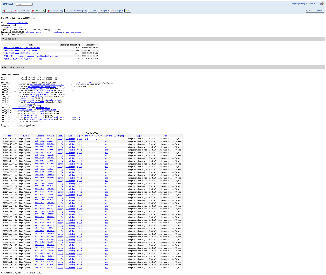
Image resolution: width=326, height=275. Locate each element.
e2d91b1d (51, 256)
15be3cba (51, 166)
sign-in (295, 3)
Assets (117, 136)
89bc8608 (51, 231)
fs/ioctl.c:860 (43, 108)
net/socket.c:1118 (25, 98)
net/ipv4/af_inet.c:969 (37, 96)
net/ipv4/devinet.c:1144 (41, 94)
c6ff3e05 (51, 169)
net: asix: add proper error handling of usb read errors (53, 32)
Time (10, 136)
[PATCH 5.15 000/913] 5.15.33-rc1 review (20, 50)
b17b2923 (51, 144)
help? (123, 136)
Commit (40, 136)
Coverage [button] (116, 11)
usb (14, 25)
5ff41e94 (51, 247)
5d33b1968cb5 (40, 231)
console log (70, 139)
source (312, 3)
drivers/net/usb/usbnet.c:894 (42, 87)
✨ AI (127, 11)
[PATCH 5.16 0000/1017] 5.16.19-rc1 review (21, 48)
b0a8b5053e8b (40, 138)
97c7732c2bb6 (40, 233)
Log (70, 136)
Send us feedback (314, 11)
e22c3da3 (51, 155)
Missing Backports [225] (76, 11)
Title (165, 136)
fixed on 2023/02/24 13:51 (17, 23)
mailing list (303, 3)
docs (318, 3)
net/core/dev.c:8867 (40, 92)
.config (60, 139)
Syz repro (89, 136)
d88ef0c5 (51, 253)
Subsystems (24, 11)
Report (80, 136)
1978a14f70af (40, 183)
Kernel (26, 136)
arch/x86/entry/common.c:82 (67, 117)
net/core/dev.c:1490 (35, 89)
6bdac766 (51, 217)
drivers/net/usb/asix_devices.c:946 (74, 83)
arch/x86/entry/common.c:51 (31, 115)
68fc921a (51, 208)
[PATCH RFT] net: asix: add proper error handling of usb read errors (30, 56)
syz (86, 139)
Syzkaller (51, 136)
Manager (137, 136)
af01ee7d (51, 147)
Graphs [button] (103, 11)
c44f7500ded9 (40, 228)
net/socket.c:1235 (52, 100)
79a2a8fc (51, 183)
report (79, 139)
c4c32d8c (51, 211)
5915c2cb (51, 180)
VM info (108, 136)
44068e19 (51, 138)
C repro (99, 136)
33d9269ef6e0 (40, 141)
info (106, 141)
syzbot (7, 4)
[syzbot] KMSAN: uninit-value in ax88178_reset (22, 59)
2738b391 (51, 141)
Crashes (92, 11)
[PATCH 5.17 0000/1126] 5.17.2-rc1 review (21, 53)
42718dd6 (51, 214)
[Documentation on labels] (11, 27)
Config (60, 136)
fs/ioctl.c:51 (19, 104)
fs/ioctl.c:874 (25, 106)
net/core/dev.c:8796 (43, 90)
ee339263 (51, 228)
